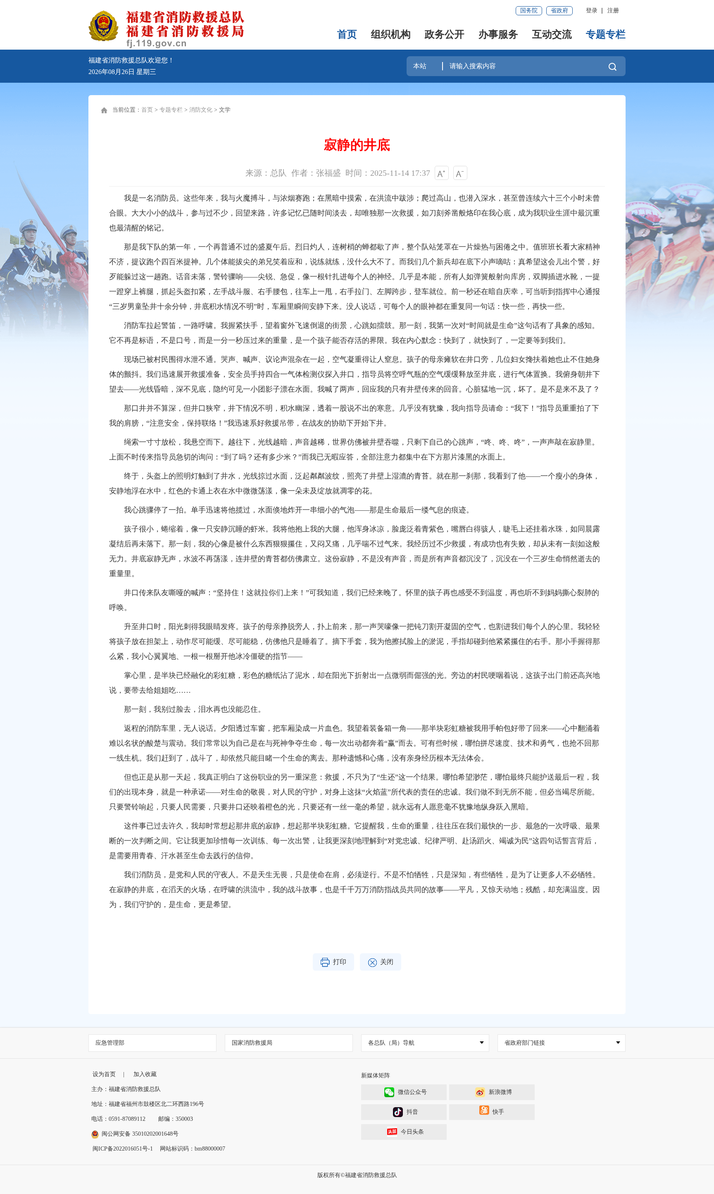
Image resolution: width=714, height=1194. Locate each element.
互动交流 (552, 34)
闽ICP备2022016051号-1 (123, 1149)
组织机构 (391, 34)
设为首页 (104, 1074)
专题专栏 (606, 34)
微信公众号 (412, 1092)
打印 (339, 961)
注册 (613, 10)
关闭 (386, 961)
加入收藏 (145, 1074)
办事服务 (498, 34)
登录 (591, 10)
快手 (498, 1112)
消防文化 (200, 110)
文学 (225, 110)
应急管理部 (109, 1043)
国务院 (529, 10)
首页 (347, 34)
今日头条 (412, 1132)
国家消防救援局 (252, 1043)
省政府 (559, 10)
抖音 (412, 1112)
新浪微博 (500, 1092)
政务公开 (444, 34)
